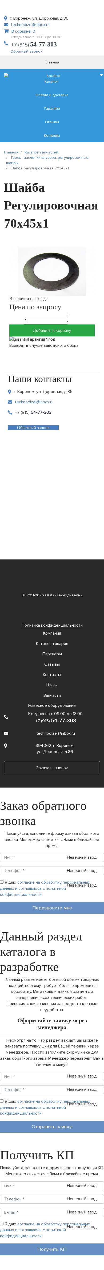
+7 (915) (34, 45)
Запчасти (52, 695)
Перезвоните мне (52, 908)
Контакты (52, 674)
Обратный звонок (26, 51)
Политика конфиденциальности (52, 625)
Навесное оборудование (52, 705)
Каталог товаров (52, 643)
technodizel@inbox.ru (30, 24)
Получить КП (52, 1249)
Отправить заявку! (52, 1127)
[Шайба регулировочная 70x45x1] (52, 271)
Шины (52, 685)
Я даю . (45, 888)
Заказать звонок (52, 768)
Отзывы (52, 664)
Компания (52, 633)
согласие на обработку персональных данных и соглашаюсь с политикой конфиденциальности (45, 888)
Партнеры (52, 654)
